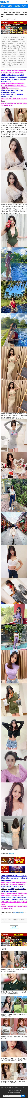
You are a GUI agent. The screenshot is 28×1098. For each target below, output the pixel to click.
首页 (2, 5)
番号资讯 (17, 5)
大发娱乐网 (4, 2)
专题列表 (6, 1087)
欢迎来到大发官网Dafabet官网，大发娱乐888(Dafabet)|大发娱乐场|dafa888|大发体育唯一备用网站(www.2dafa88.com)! (13, 889)
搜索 (23, 1096)
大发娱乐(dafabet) (18, 6)
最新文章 (11, 1087)
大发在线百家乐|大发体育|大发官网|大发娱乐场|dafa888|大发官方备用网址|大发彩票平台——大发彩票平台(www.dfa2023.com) (13, 86)
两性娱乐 (10, 6)
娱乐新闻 (24, 5)
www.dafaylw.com (18, 912)
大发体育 (11, 853)
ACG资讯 (3, 6)
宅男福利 (10, 5)
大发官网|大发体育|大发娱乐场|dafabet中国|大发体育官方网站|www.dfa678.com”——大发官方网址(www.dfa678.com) (14, 878)
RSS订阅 (24, 1087)
